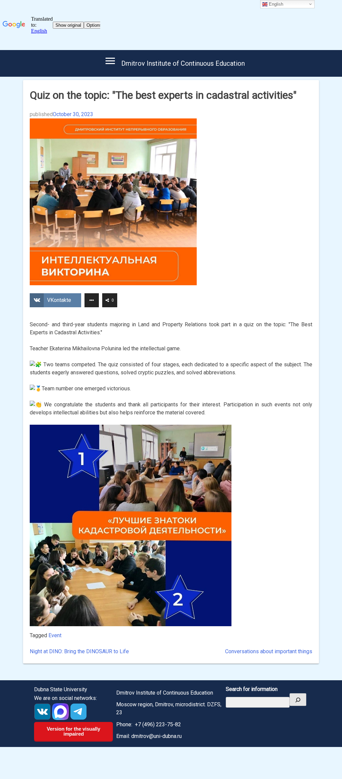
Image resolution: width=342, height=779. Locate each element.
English (275, 4)
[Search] (298, 699)
